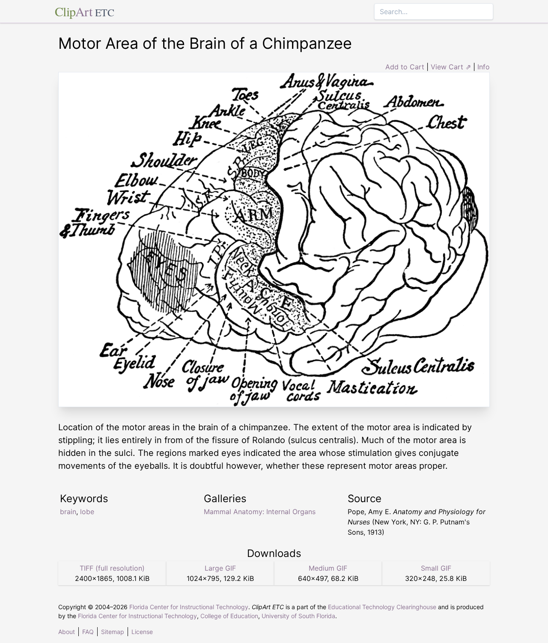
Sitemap (112, 631)
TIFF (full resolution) (112, 568)
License (142, 631)
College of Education (229, 615)
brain (68, 511)
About (66, 631)
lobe (87, 511)
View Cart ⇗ (451, 67)
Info (483, 67)
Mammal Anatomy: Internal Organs (260, 511)
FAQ (88, 631)
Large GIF (220, 568)
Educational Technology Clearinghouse (382, 606)
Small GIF (436, 568)
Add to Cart (404, 67)
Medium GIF (328, 568)
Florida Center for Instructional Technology (188, 606)
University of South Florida (298, 615)
